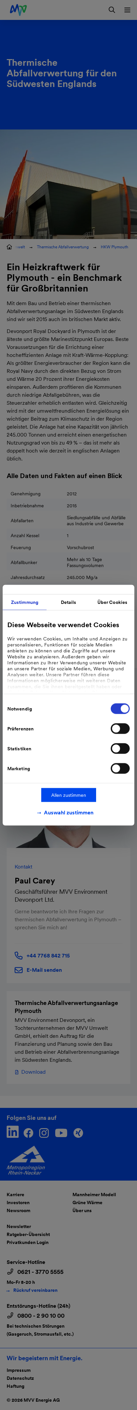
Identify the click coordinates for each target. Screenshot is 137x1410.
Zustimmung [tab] (24, 602)
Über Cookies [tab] (112, 602)
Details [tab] (68, 602)
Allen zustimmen (68, 794)
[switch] (120, 728)
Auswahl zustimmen (68, 812)
